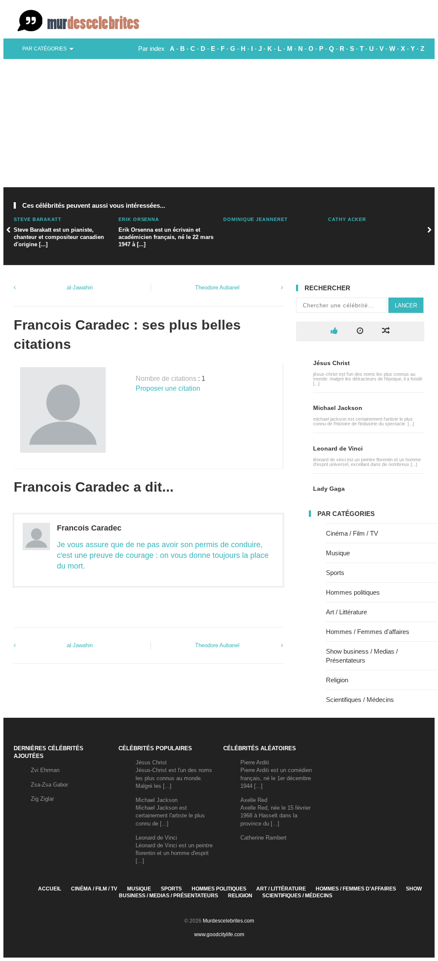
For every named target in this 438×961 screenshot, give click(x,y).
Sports (335, 572)
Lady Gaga (329, 488)
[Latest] (360, 331)
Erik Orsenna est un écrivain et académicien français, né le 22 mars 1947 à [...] (165, 237)
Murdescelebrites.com (228, 921)
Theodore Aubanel (217, 287)
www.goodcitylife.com (219, 934)
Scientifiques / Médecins (360, 699)
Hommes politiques (353, 592)
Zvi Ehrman (45, 770)
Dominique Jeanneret (255, 219)
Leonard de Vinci (338, 448)
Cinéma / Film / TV (352, 533)
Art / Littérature (346, 612)
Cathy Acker (347, 219)
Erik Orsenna (138, 219)
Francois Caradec (89, 528)
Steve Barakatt (38, 219)
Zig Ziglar (42, 799)
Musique (338, 553)
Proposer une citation (168, 388)
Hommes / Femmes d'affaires (367, 631)
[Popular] (334, 331)
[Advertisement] (219, 123)
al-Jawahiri (80, 287)
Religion (337, 680)
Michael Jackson (337, 407)
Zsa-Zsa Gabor (49, 784)
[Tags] (385, 331)
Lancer (406, 305)
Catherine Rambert (263, 837)
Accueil (49, 889)
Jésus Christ (331, 363)
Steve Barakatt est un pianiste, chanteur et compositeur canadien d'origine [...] (59, 237)
